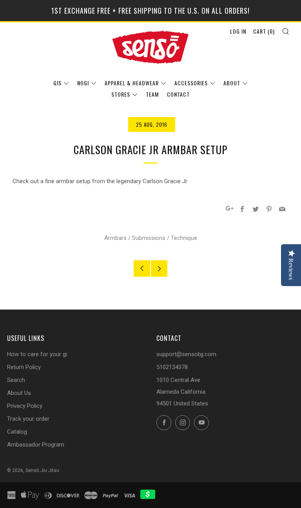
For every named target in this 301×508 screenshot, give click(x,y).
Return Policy (24, 367)
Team (152, 94)
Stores (120, 94)
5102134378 (172, 367)
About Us (19, 392)
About (231, 83)
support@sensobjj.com (186, 354)
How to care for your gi (37, 354)
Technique (184, 237)
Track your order (28, 418)
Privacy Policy (24, 405)
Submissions (148, 237)
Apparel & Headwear (132, 83)
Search (16, 380)
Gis (57, 83)
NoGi (83, 83)
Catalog (17, 431)
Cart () (264, 31)
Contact (178, 94)
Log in (238, 31)
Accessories (191, 83)
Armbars (115, 237)
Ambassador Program (35, 444)
